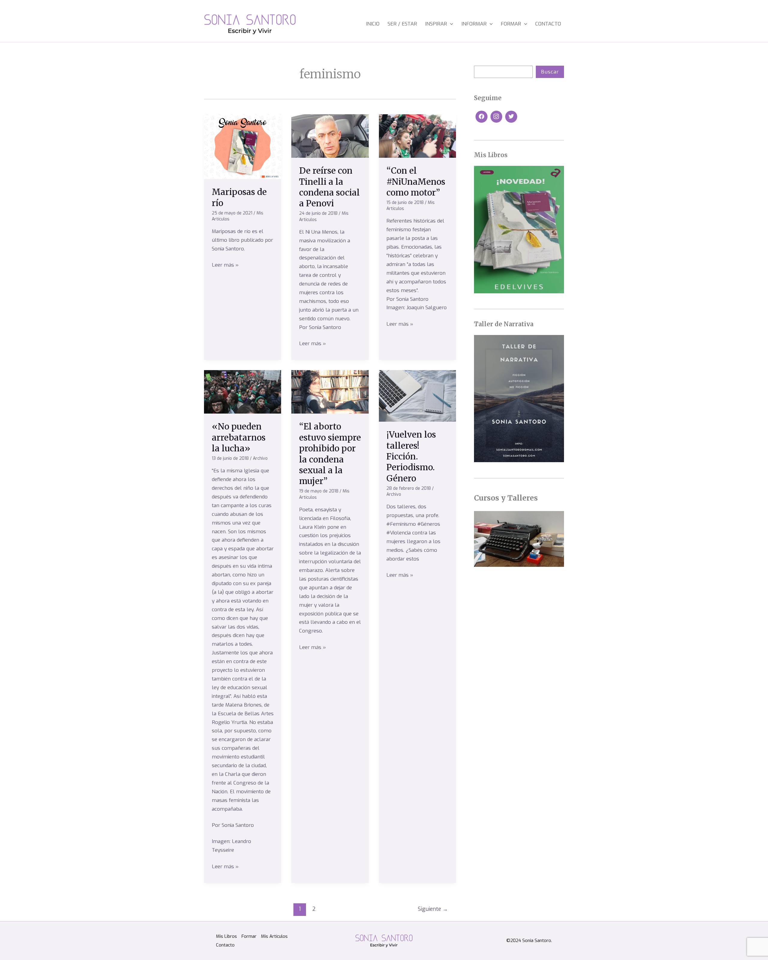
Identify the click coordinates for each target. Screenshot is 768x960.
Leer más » (225, 264)
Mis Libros (226, 936)
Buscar (550, 71)
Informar (474, 23)
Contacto (548, 23)
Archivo (260, 458)
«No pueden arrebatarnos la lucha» (239, 437)
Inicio (373, 23)
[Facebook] (481, 116)
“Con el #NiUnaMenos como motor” (415, 181)
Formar (511, 23)
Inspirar (436, 23)
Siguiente (433, 909)
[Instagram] (496, 116)
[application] (450, 24)
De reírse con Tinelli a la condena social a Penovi (329, 187)
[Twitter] (511, 116)
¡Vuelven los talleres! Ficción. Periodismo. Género (411, 456)
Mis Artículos (274, 936)
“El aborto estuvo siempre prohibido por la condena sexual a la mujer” (330, 453)
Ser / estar (402, 23)
